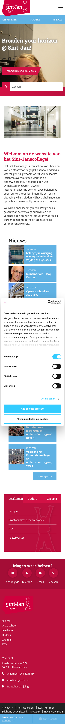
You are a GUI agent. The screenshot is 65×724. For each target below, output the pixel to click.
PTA (11, 529)
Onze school (9, 625)
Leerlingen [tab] (16, 498)
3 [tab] (52, 109)
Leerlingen (9, 19)
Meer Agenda (45, 476)
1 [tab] (44, 109)
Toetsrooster (16, 537)
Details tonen (48, 398)
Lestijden (14, 511)
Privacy (6, 707)
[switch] (56, 366)
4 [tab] (56, 109)
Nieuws (58, 19)
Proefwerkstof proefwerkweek (26, 520)
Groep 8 (7, 639)
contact (6, 720)
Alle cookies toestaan (32, 408)
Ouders (35, 19)
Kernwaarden (26, 707)
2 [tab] (48, 109)
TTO (4, 644)
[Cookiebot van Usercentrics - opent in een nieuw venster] (47, 302)
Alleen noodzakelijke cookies (32, 419)
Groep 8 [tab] (52, 498)
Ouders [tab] (32, 498)
